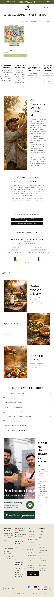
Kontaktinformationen (29, 595)
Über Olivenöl (30, 549)
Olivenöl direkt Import (31, 559)
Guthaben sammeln (32, 539)
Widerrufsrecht (28, 593)
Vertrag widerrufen (33, 573)
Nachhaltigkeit (31, 542)
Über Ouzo (30, 552)
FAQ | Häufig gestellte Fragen (31, 535)
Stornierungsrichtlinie (45, 595)
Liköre (40, 544)
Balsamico (42, 537)
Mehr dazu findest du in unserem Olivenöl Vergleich (27, 219)
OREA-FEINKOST (20, 593)
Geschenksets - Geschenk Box (43, 569)
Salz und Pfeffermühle (42, 564)
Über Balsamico (31, 555)
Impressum (37, 595)
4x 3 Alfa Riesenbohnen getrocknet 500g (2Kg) (15, 48)
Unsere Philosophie (32, 546)
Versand (48, 593)
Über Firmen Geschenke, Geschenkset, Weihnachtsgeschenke (33, 566)
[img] (27, 242)
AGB (45, 593)
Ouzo (40, 541)
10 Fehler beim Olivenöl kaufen (27, 223)
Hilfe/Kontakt (30, 531)
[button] (2, 7)
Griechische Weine (44, 555)
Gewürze (41, 547)
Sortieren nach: (24, 21)
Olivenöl (41, 531)
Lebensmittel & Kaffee (43, 551)
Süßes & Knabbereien (42, 559)
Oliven (40, 534)
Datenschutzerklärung (37, 593)
